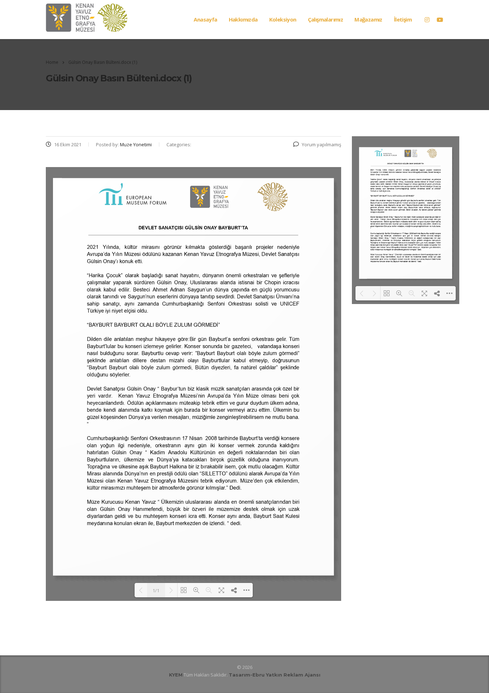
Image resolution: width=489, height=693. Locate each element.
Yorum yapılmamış (321, 144)
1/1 (155, 590)
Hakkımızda (243, 19)
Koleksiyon (282, 19)
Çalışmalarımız (325, 19)
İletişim (403, 19)
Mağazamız (368, 19)
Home (52, 62)
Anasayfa (205, 19)
